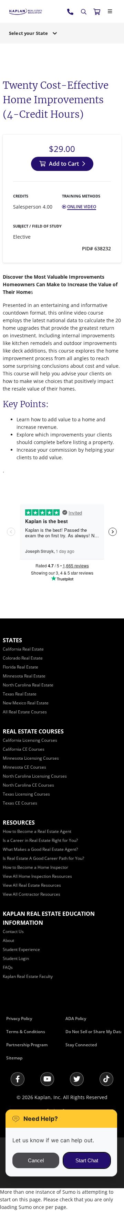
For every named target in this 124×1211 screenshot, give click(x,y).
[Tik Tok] (106, 1079)
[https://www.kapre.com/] (25, 11)
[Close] (110, 11)
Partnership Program (27, 1045)
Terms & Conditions (25, 1032)
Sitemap (14, 1058)
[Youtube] (47, 1079)
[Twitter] (77, 1079)
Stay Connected (81, 1045)
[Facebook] (17, 1079)
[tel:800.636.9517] (70, 11)
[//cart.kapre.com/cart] (96, 11)
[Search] (83, 12)
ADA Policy (75, 1018)
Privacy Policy (19, 1018)
